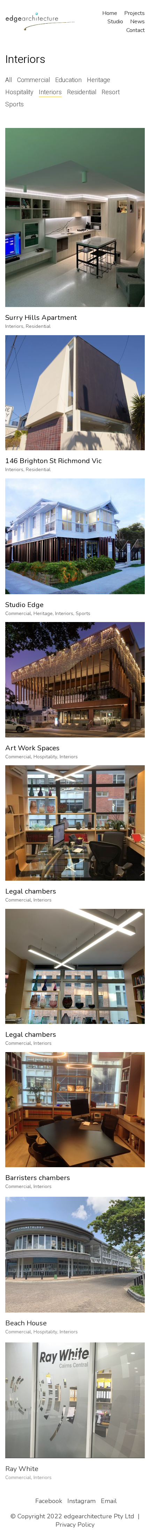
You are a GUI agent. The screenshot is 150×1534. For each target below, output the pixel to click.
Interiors (50, 92)
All (8, 80)
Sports (14, 104)
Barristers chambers (37, 1178)
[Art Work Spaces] (75, 679)
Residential (81, 92)
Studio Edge (24, 605)
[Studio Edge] (75, 536)
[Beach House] (75, 1253)
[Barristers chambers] (75, 1109)
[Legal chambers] (75, 822)
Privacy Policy (75, 1524)
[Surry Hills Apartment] (75, 217)
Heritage (98, 80)
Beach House (26, 1322)
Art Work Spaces (32, 748)
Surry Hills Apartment (41, 318)
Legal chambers (30, 891)
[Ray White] (75, 1397)
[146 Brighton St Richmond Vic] (75, 392)
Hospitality (19, 92)
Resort (111, 92)
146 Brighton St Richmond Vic (53, 461)
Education (68, 80)
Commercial (33, 80)
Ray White (21, 1465)
